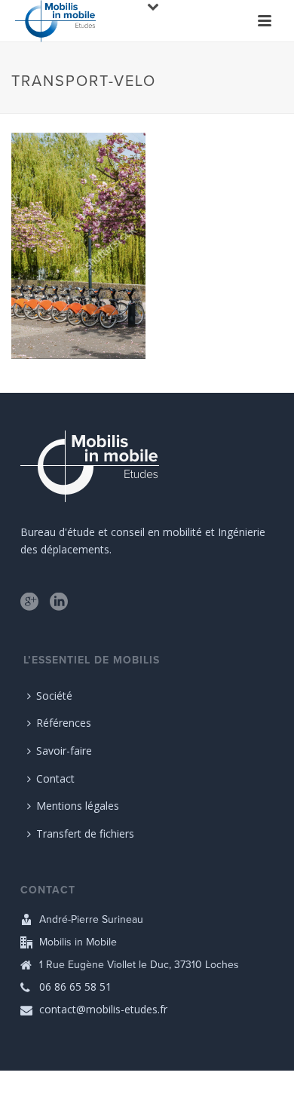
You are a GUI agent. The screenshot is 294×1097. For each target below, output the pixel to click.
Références (63, 723)
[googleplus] (29, 602)
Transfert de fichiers (85, 833)
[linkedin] (59, 602)
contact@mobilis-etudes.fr (103, 1009)
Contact (55, 778)
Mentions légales (77, 805)
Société (54, 695)
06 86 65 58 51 (75, 987)
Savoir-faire (64, 750)
